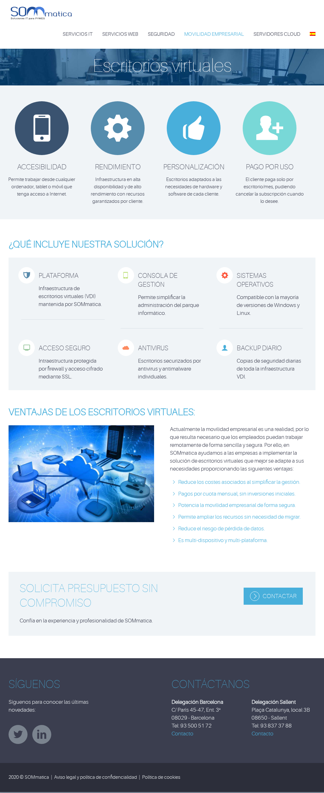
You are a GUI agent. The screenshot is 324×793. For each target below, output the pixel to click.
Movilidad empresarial (214, 34)
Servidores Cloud (276, 34)
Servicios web (120, 34)
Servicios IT (78, 34)
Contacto (182, 734)
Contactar (279, 596)
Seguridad (161, 34)
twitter (18, 734)
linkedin (41, 734)
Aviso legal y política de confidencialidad (95, 777)
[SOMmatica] (41, 11)
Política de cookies (161, 777)
